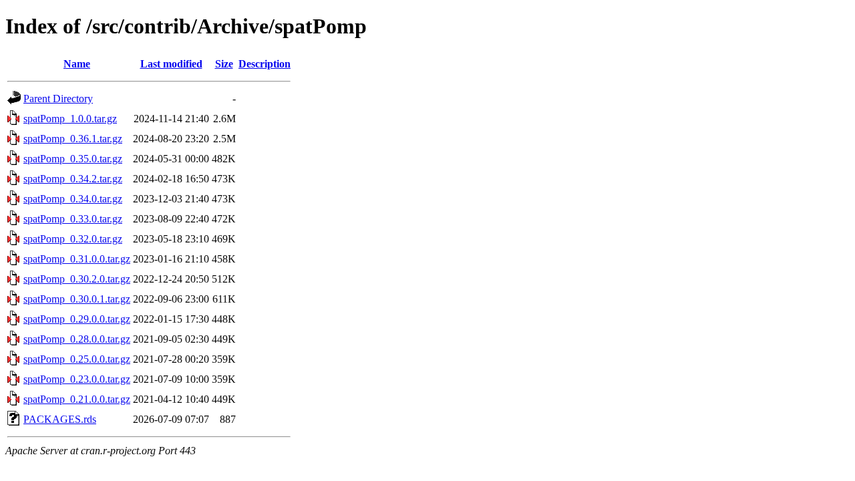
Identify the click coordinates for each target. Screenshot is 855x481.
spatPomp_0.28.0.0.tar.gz (76, 339)
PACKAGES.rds (59, 419)
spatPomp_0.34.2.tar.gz (72, 178)
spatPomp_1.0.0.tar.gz (70, 118)
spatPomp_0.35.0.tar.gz (72, 158)
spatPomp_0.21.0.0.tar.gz (76, 399)
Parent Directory (58, 98)
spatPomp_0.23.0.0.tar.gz (76, 379)
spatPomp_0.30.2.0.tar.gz (76, 279)
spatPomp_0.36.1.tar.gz (72, 138)
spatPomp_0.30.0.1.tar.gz (76, 299)
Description (264, 63)
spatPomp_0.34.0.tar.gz (72, 198)
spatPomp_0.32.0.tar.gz (72, 239)
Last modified (171, 63)
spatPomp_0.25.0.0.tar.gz (76, 359)
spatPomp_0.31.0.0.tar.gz (76, 259)
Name (76, 63)
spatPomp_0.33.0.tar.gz (72, 218)
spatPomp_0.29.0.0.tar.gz (76, 319)
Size (224, 63)
